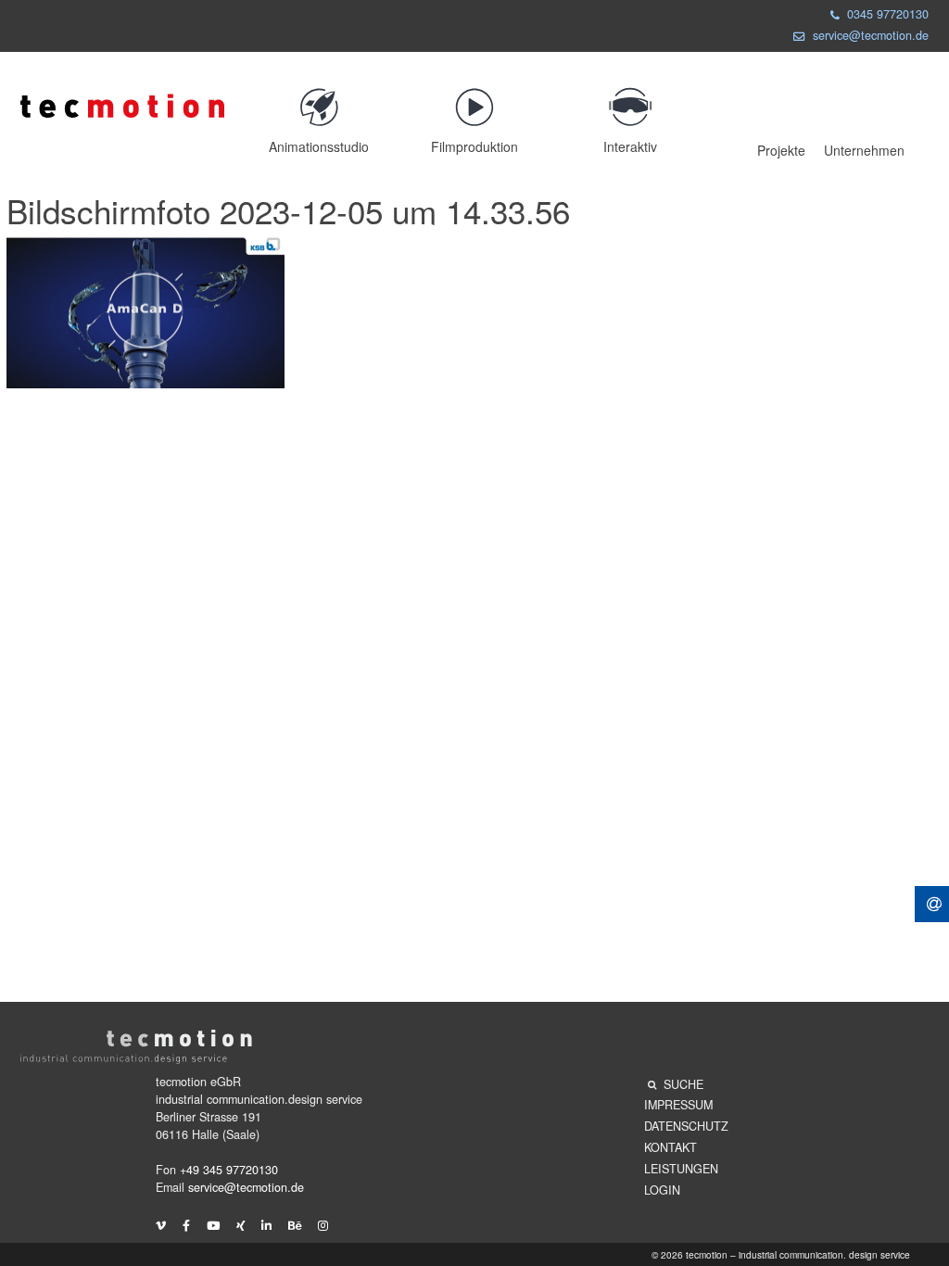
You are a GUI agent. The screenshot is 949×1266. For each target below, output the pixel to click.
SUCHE (683, 1084)
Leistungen (681, 1168)
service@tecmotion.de (871, 35)
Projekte (781, 150)
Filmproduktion (474, 146)
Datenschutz (686, 1126)
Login (662, 1190)
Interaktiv (630, 146)
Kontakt (670, 1147)
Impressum (678, 1104)
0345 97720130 (888, 14)
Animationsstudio (319, 146)
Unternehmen (864, 150)
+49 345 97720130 (229, 1169)
